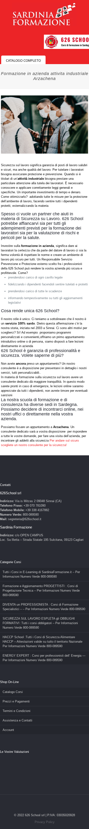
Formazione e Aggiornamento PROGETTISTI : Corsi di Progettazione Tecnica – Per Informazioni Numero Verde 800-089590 (41, 590)
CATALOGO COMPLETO (23, 60)
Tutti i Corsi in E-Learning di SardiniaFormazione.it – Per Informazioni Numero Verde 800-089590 (41, 574)
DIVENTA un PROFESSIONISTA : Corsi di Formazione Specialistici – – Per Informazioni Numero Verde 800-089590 (44, 607)
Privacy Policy (45, 822)
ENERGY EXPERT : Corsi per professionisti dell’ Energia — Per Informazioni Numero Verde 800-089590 (44, 658)
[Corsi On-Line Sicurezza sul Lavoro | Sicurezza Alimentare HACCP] (44, 14)
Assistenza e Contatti (17, 720)
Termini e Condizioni (16, 711)
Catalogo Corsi (13, 692)
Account (8, 730)
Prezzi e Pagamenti (16, 701)
